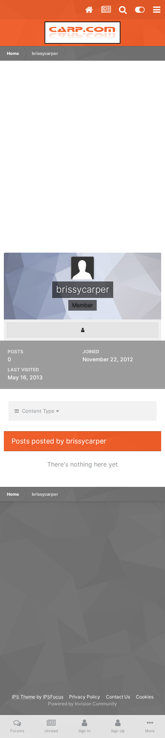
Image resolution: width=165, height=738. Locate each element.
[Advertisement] (82, 160)
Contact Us (118, 697)
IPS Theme (23, 697)
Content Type (37, 411)
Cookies (144, 697)
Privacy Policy (84, 697)
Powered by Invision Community (82, 704)
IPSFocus (53, 697)
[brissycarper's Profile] (82, 330)
